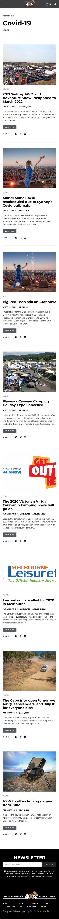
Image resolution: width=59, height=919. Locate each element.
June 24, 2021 (24, 410)
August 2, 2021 (25, 107)
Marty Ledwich (9, 107)
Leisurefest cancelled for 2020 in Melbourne (28, 602)
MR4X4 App (31, 906)
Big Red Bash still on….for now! (29, 302)
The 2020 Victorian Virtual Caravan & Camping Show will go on (28, 505)
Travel (6, 193)
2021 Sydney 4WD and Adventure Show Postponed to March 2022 (29, 98)
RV (21, 906)
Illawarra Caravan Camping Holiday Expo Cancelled (26, 403)
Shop (43, 906)
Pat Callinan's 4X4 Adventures (16, 514)
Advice (6, 89)
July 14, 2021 (24, 211)
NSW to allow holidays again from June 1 (27, 803)
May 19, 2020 (24, 810)
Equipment (34, 903)
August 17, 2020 (39, 609)
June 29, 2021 (24, 307)
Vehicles (11, 906)
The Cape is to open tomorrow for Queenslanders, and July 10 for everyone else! (29, 704)
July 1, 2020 (24, 713)
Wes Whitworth (10, 713)
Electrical (19, 903)
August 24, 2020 (39, 514)
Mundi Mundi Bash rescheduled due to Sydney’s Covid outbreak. (27, 201)
